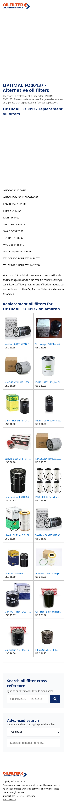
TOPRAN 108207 (13, 237)
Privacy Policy (9, 799)
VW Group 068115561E (17, 251)
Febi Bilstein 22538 (14, 204)
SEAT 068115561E (14, 224)
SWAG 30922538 (13, 231)
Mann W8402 (11, 217)
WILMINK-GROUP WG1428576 (21, 258)
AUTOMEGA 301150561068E (20, 197)
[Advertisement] (33, 45)
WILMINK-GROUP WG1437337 (21, 265)
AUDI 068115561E (14, 190)
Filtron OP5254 (12, 210)
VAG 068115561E (13, 244)
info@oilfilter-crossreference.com (19, 796)
